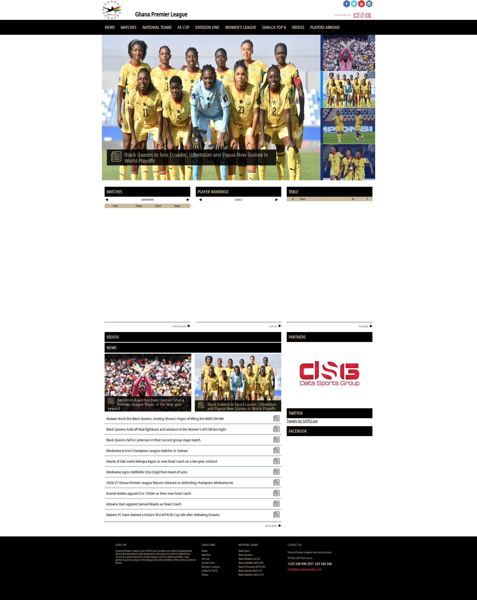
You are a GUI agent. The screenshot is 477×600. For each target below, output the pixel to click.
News (110, 27)
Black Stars (244, 551)
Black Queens (245, 555)
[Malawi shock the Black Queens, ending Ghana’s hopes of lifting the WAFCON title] (347, 126)
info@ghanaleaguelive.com (305, 569)
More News (271, 525)
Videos (298, 27)
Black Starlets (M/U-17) (250, 570)
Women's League (240, 27)
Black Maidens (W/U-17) (251, 574)
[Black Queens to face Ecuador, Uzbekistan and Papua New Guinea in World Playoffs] (347, 89)
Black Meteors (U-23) (249, 559)
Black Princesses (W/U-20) (251, 566)
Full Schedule (179, 326)
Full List (273, 326)
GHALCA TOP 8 (274, 27)
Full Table (363, 326)
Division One (207, 27)
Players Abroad (325, 27)
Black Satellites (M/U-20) (250, 562)
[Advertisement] (238, 219)
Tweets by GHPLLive (302, 421)
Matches (128, 27)
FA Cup (183, 27)
